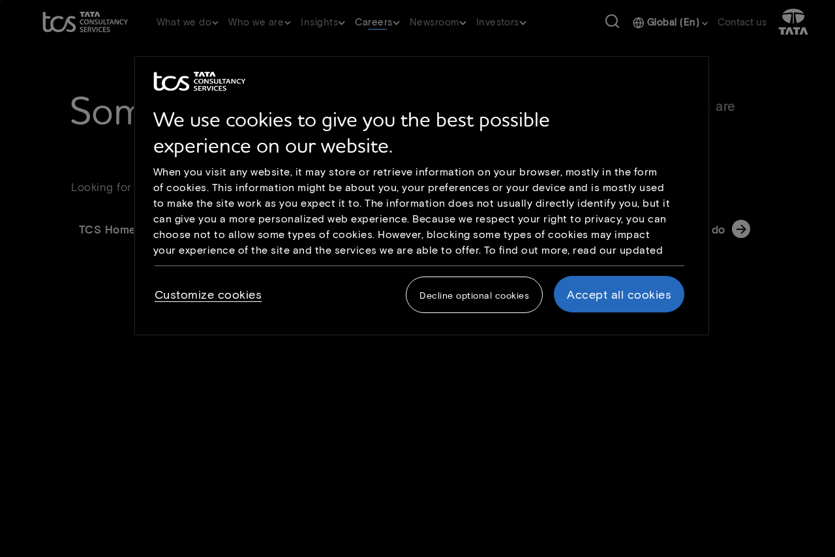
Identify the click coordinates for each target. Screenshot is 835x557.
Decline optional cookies (474, 295)
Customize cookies (208, 295)
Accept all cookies (619, 295)
